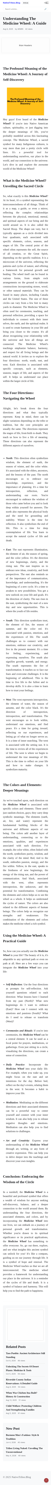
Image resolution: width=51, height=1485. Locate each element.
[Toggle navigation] (45, 3)
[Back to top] (46, 1480)
